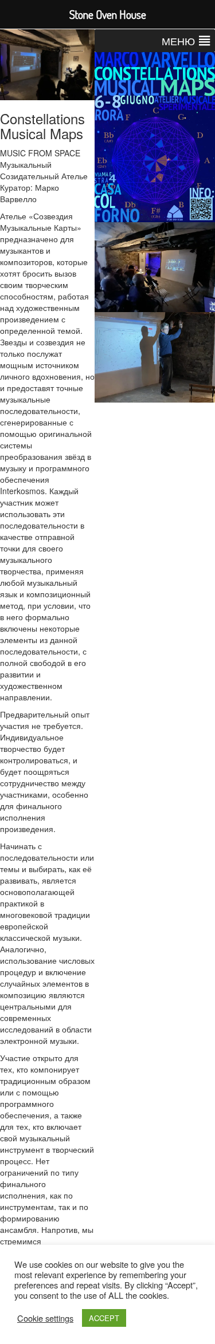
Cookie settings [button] (45, 1318)
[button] (178, 40)
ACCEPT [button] (104, 1318)
